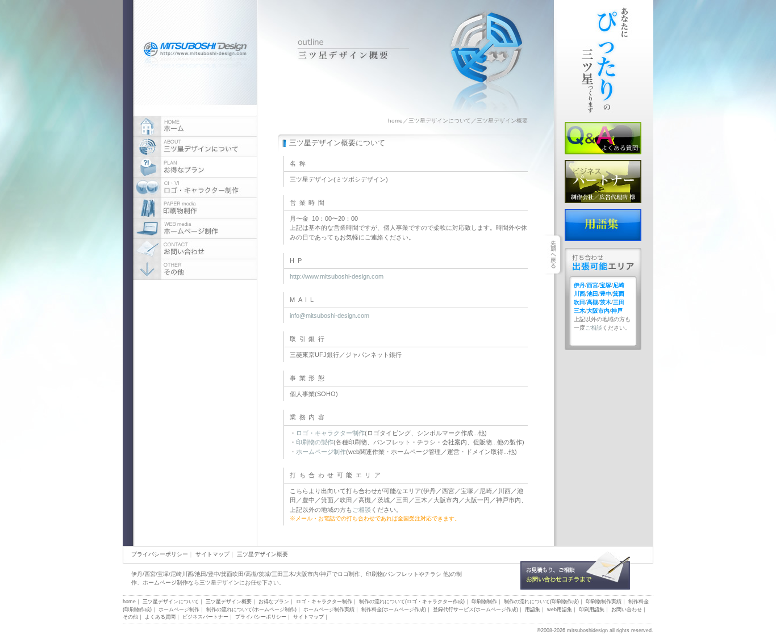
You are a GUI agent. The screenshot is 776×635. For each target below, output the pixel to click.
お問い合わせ (575, 571)
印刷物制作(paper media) (195, 208)
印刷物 (374, 574)
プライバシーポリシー (159, 554)
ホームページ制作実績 (328, 609)
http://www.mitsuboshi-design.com (336, 276)
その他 (130, 617)
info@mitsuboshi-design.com (329, 315)
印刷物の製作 (314, 442)
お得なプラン (195, 167)
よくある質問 (603, 138)
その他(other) (195, 269)
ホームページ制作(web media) (195, 228)
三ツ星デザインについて (439, 120)
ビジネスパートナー (603, 181)
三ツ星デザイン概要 (262, 554)
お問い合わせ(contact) (195, 249)
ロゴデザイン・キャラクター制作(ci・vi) (195, 188)
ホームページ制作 (321, 451)
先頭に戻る (634, 538)
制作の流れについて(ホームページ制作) (251, 609)
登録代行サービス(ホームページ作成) (475, 609)
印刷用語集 (591, 609)
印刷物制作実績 (603, 601)
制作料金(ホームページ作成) (393, 609)
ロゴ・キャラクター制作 (330, 433)
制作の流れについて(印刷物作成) (541, 601)
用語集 (603, 225)
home (395, 120)
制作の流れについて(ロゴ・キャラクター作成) (412, 601)
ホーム (195, 126)
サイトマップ (212, 554)
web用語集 (559, 609)
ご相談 (361, 509)
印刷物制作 (484, 601)
